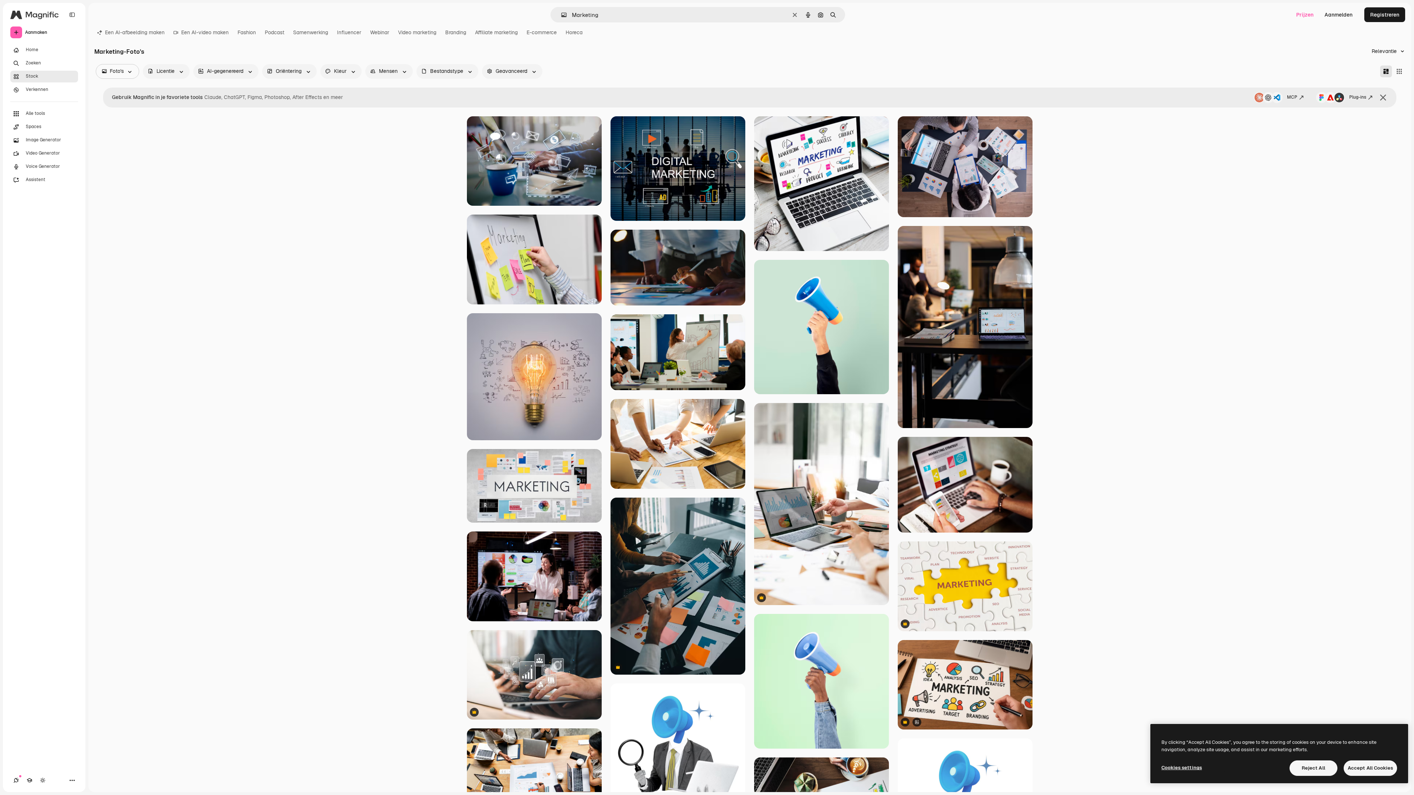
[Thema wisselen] (43, 780)
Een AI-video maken (205, 32)
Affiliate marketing (496, 32)
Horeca (574, 32)
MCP (1292, 97)
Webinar (379, 32)
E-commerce (542, 32)
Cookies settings (1181, 767)
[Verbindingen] (16, 780)
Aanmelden (1339, 14)
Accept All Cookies (1370, 768)
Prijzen (1304, 14)
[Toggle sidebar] (72, 15)
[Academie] (29, 780)
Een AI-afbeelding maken (135, 32)
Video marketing (417, 32)
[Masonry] (1386, 71)
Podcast (274, 32)
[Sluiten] (1383, 97)
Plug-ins (1357, 97)
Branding (455, 32)
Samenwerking (310, 32)
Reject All (1313, 768)
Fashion (247, 32)
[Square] (1399, 71)
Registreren (1384, 14)
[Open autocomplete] (561, 15)
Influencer (349, 32)
